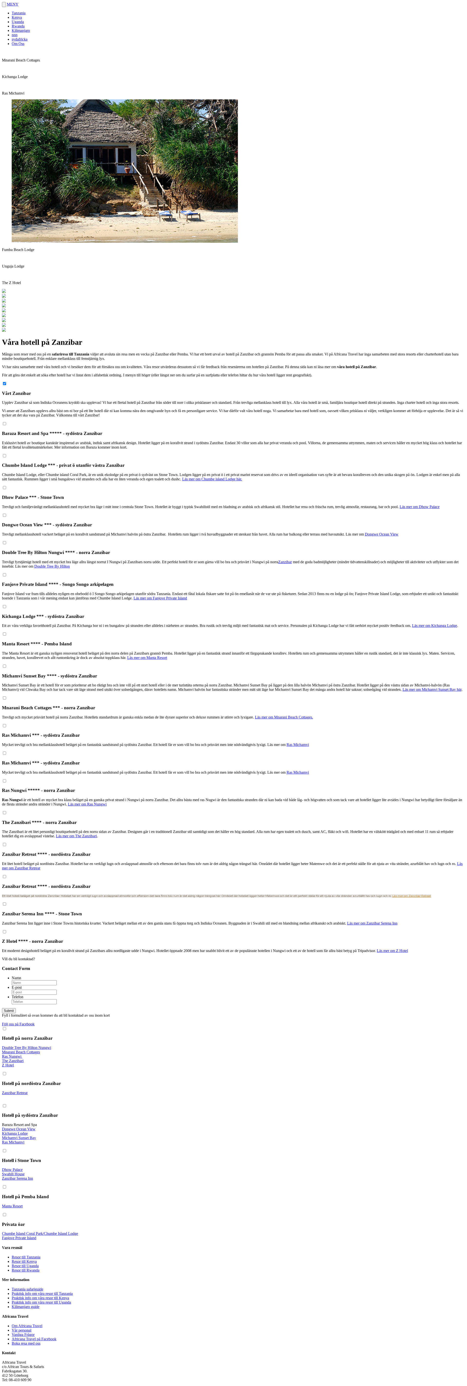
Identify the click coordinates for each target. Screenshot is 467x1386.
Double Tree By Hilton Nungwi (26, 1048)
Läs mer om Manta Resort (147, 658)
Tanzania (19, 13)
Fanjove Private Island (19, 1238)
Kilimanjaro (21, 30)
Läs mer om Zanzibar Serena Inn (372, 923)
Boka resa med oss (26, 1343)
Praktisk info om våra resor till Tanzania (42, 1293)
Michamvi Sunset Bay (19, 1138)
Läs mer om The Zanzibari (76, 836)
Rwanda (18, 26)
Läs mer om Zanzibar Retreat (411, 896)
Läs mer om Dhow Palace (420, 507)
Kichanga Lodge (15, 1133)
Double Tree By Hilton (52, 566)
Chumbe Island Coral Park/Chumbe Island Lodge (40, 1233)
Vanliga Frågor (23, 1335)
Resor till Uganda (25, 1266)
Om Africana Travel (27, 1326)
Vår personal (21, 1330)
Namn (16, 978)
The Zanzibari (13, 1061)
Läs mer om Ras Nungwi (87, 804)
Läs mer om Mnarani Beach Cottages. (284, 717)
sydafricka (19, 39)
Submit (9, 1011)
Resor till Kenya (24, 1261)
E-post (17, 987)
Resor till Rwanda (25, 1270)
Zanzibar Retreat (14, 1093)
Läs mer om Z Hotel (392, 951)
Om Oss (18, 44)
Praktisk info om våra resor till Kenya (40, 1298)
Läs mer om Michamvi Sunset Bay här (432, 689)
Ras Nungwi (12, 1056)
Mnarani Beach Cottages (21, 1052)
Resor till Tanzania (26, 1257)
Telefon (17, 997)
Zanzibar (285, 562)
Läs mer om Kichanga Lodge (434, 626)
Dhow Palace (12, 1170)
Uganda (18, 22)
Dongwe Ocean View (381, 534)
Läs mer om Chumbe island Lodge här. (212, 479)
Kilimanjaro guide (25, 1307)
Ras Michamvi (298, 745)
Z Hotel (8, 1065)
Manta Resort (12, 1206)
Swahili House (13, 1174)
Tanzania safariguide (27, 1289)
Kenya (17, 17)
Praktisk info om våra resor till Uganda (41, 1302)
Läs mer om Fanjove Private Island (160, 598)
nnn (15, 35)
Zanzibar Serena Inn (17, 1178)
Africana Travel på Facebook (34, 1339)
